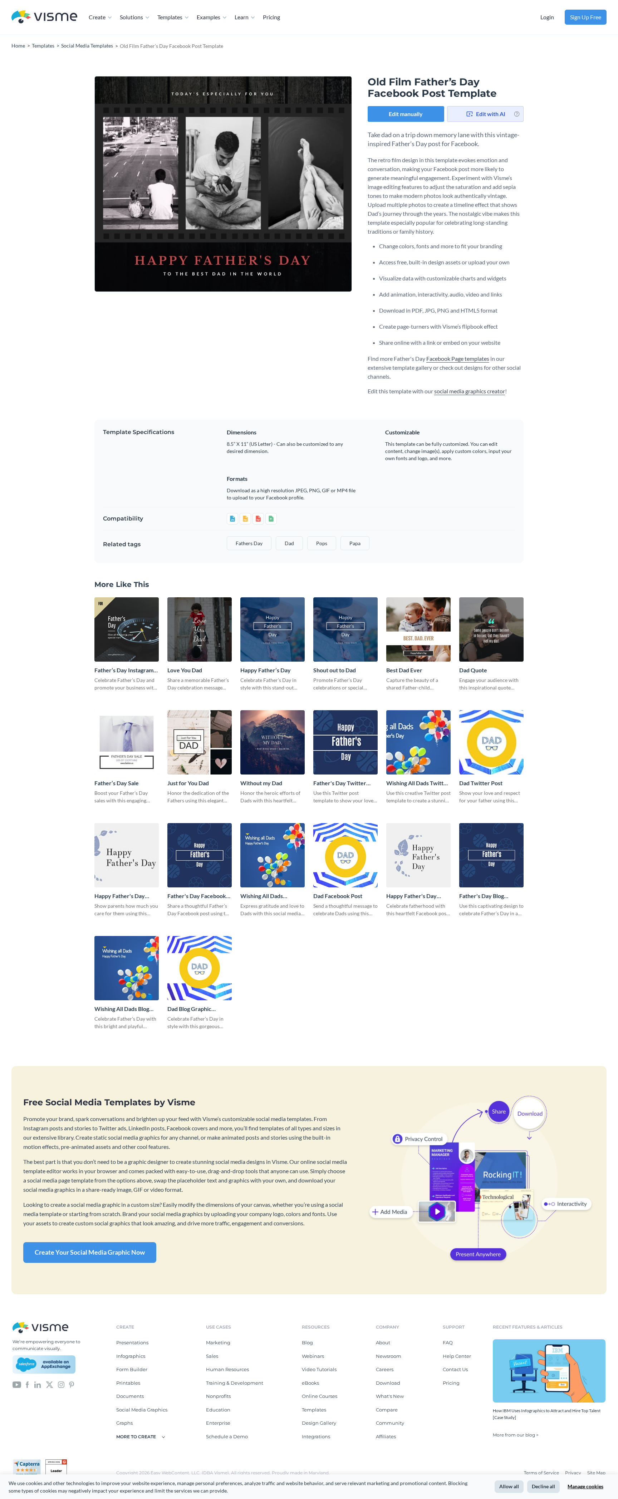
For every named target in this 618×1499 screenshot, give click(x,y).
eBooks (310, 1383)
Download (388, 1383)
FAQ (448, 1342)
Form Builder (131, 1369)
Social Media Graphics (141, 1410)
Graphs (124, 1423)
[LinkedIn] (37, 1384)
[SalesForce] (44, 1364)
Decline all (543, 1486)
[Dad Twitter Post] (491, 742)
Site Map (596, 1472)
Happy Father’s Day (265, 670)
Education (218, 1410)
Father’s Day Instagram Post (123, 670)
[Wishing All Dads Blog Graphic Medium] (126, 968)
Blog (307, 1342)
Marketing (218, 1342)
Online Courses (319, 1396)
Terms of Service (542, 1472)
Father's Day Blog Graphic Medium (481, 896)
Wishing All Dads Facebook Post (261, 896)
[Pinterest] (71, 1384)
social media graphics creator (469, 391)
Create (97, 17)
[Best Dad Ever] (418, 629)
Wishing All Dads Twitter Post (417, 783)
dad (289, 543)
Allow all (509, 1486)
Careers (384, 1369)
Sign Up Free (585, 17)
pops (321, 543)
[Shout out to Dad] (345, 629)
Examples (208, 17)
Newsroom (388, 1356)
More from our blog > (516, 1435)
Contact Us (455, 1369)
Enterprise (218, 1423)
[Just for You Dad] (199, 742)
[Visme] (44, 17)
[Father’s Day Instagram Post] (126, 629)
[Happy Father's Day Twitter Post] (126, 855)
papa (354, 543)
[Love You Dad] (199, 629)
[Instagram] (61, 1384)
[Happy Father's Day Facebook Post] (418, 855)
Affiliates (386, 1436)
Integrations (316, 1436)
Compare (387, 1410)
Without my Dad (261, 783)
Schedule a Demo (227, 1436)
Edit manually (406, 113)
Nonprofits (218, 1396)
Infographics (130, 1356)
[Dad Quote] (491, 629)
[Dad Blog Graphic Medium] (199, 968)
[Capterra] (29, 1462)
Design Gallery (319, 1423)
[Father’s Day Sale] (126, 742)
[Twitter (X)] (49, 1384)
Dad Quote (473, 670)
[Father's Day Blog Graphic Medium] (491, 855)
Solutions (131, 17)
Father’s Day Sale (116, 783)
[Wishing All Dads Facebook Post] (272, 855)
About (383, 1342)
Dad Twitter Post (480, 783)
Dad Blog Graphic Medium (189, 1009)
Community (390, 1423)
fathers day (249, 543)
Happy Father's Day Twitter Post (119, 896)
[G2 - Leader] (56, 1462)
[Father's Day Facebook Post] (199, 855)
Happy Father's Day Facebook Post (411, 896)
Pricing (271, 17)
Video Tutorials (319, 1369)
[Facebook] (27, 1384)
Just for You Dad (188, 783)
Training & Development (234, 1383)
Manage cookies (585, 1486)
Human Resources (227, 1369)
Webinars (313, 1356)
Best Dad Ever (404, 670)
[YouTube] (17, 1384)
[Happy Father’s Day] (272, 629)
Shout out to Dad (334, 670)
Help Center (457, 1356)
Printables (128, 1383)
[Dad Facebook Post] (345, 855)
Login (547, 17)
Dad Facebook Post (337, 895)
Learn (242, 17)
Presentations (132, 1342)
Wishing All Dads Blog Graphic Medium (121, 1009)
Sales (212, 1356)
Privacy (573, 1472)
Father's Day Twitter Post (339, 783)
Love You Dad (184, 670)
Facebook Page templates (457, 358)
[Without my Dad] (272, 742)
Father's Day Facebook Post (196, 896)
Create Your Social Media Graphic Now (90, 1252)
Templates (169, 17)
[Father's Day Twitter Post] (345, 742)
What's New (390, 1396)
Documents (130, 1396)
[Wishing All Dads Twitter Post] (418, 742)
